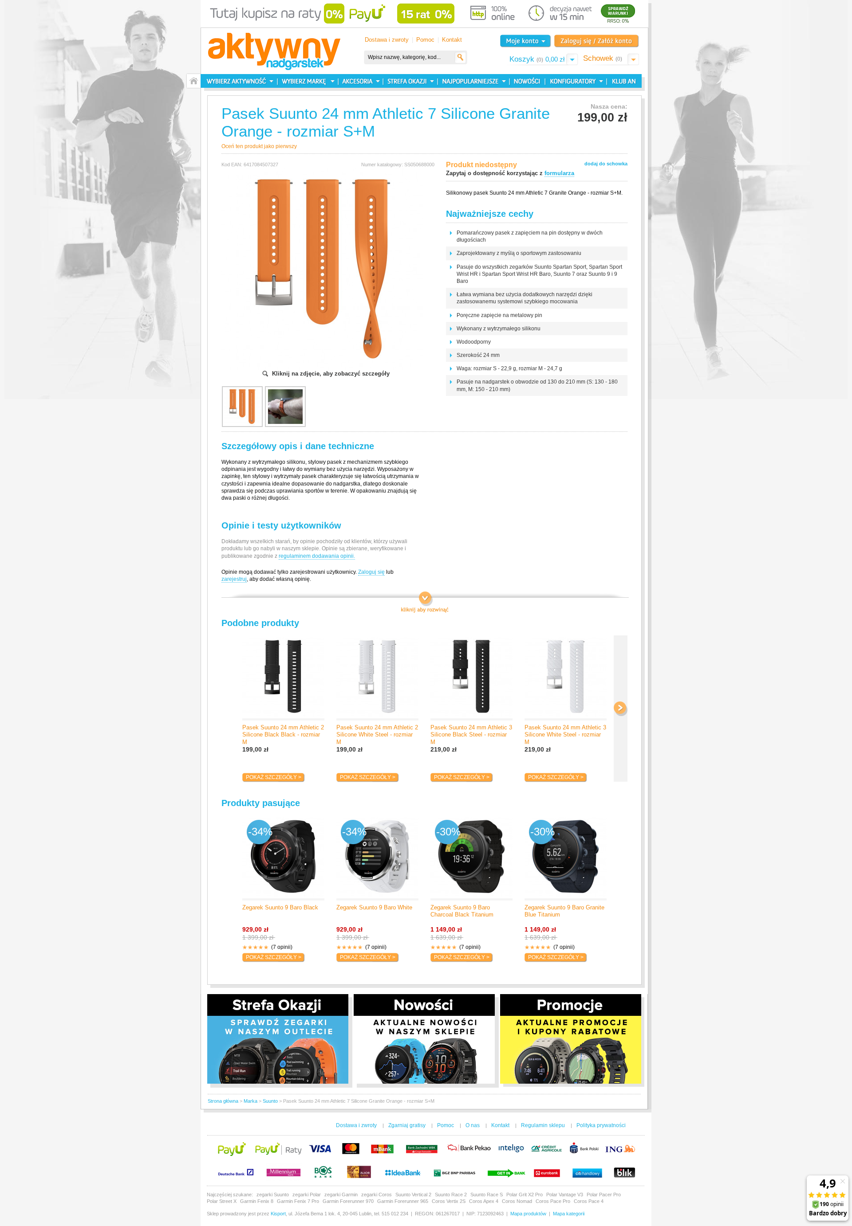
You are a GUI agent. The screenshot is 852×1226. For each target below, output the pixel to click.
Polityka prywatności (601, 1125)
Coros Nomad (517, 1201)
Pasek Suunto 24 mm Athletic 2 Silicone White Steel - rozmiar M (377, 734)
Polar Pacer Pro (604, 1194)
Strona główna (223, 1101)
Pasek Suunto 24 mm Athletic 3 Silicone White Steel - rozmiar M (565, 734)
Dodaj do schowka (605, 163)
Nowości (526, 81)
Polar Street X (222, 1201)
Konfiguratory (575, 81)
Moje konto (525, 41)
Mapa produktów (528, 1213)
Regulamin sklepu (543, 1125)
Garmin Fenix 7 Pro (298, 1201)
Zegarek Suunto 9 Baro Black (280, 907)
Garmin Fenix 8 (256, 1201)
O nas (472, 1125)
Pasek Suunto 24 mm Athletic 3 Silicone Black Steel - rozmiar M (471, 734)
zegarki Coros (376, 1194)
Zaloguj (596, 41)
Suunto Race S (486, 1194)
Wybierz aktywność (239, 81)
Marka (250, 1101)
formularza (559, 173)
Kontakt (452, 39)
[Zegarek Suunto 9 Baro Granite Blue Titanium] (566, 858)
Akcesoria (360, 81)
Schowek (602, 58)
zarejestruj (234, 579)
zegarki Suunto (272, 1194)
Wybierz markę (308, 81)
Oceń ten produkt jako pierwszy (259, 146)
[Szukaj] (460, 57)
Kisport (278, 1213)
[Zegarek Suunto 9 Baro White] (377, 858)
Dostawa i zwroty (387, 39)
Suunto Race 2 (451, 1194)
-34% (260, 832)
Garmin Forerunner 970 (348, 1201)
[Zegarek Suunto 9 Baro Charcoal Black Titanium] (471, 858)
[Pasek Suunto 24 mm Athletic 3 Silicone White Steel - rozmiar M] (566, 678)
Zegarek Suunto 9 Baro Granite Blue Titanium (564, 911)
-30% (448, 832)
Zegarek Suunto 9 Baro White (374, 907)
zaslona (425, 602)
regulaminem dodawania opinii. (317, 556)
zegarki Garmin (341, 1194)
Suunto (270, 1101)
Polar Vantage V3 (564, 1194)
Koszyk (536, 59)
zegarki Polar (306, 1194)
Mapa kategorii (568, 1213)
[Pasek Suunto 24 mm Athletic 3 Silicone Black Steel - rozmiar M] (471, 678)
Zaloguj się (371, 572)
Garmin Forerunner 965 (402, 1201)
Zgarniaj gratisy (407, 1125)
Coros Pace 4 (589, 1201)
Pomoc (425, 39)
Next (620, 708)
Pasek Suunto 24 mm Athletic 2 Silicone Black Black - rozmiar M (283, 734)
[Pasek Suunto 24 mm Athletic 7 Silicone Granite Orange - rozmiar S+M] (322, 171)
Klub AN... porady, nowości (622, 81)
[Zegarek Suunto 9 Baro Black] (283, 858)
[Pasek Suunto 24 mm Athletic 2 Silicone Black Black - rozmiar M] (283, 678)
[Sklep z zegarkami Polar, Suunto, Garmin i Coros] (274, 52)
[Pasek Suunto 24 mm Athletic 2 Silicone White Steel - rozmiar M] (377, 678)
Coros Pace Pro (553, 1201)
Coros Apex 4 (483, 1201)
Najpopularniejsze (472, 81)
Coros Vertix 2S (448, 1201)
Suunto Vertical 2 (413, 1194)
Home (193, 81)
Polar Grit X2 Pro (524, 1194)
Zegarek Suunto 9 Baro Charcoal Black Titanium (461, 911)
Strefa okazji (409, 81)
